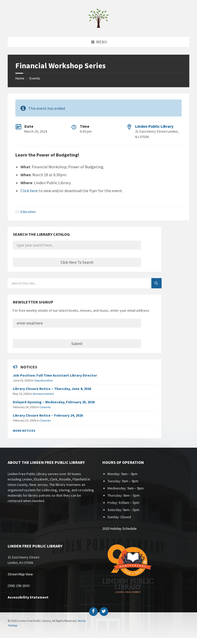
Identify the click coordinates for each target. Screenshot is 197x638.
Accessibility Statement (28, 597)
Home (19, 78)
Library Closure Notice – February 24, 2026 (48, 415)
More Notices (24, 431)
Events (34, 78)
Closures (45, 407)
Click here (29, 190)
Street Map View (20, 574)
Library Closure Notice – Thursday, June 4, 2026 (52, 388)
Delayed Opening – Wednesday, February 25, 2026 (54, 402)
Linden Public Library (154, 126)
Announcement (43, 394)
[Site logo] (98, 26)
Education (28, 211)
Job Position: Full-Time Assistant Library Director (55, 375)
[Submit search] (156, 283)
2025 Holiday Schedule (119, 528)
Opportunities (43, 380)
